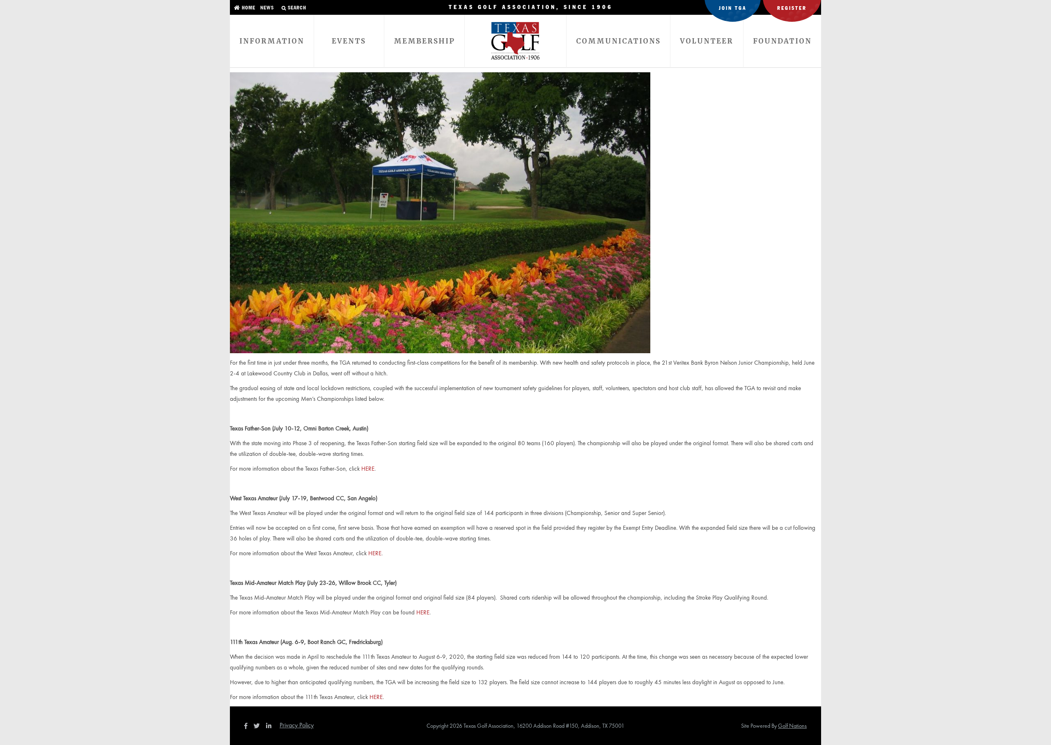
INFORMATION (271, 41)
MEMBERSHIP (424, 41)
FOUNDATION (782, 41)
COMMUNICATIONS (618, 41)
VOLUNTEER (706, 41)
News (266, 8)
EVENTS (349, 41)
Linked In (270, 726)
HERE (367, 468)
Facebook (246, 726)
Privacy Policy (297, 725)
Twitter (259, 726)
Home (247, 8)
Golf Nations (792, 725)
